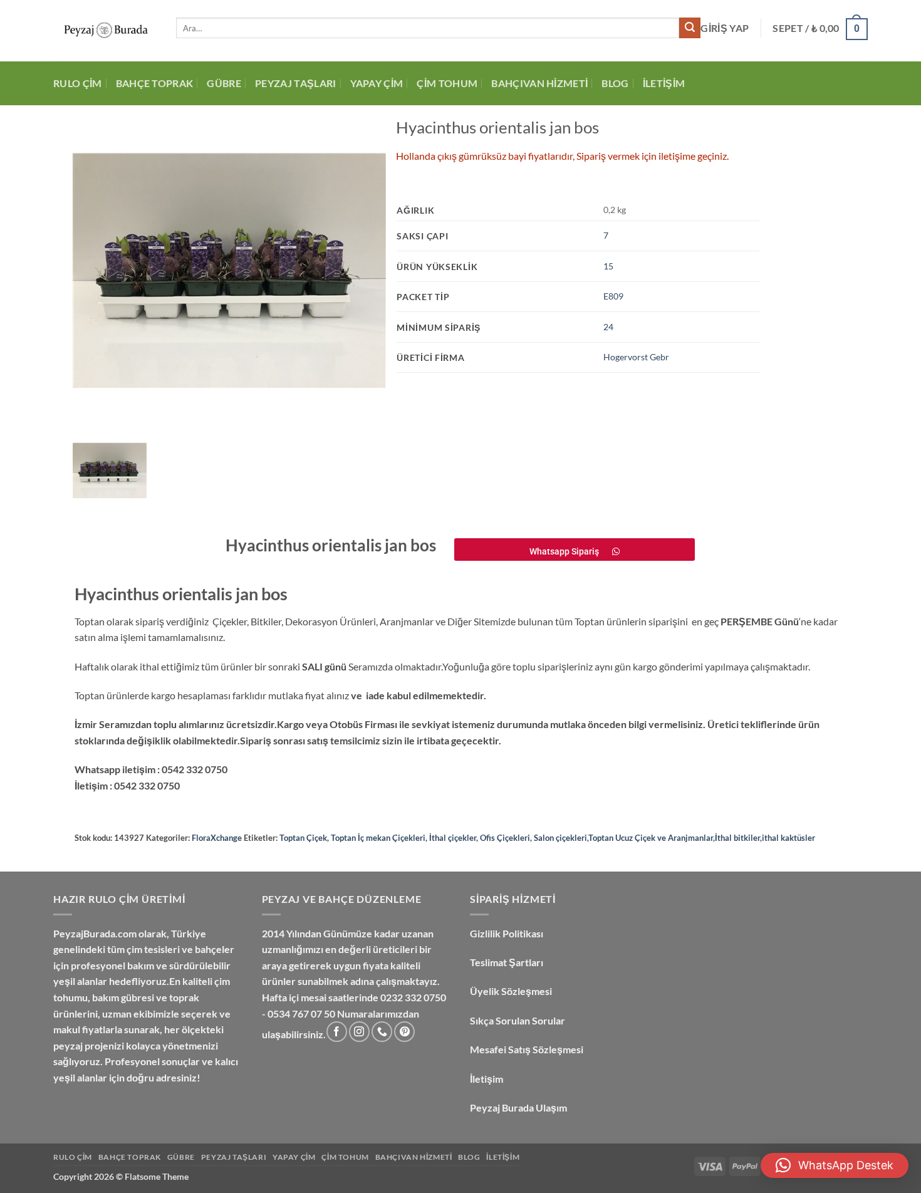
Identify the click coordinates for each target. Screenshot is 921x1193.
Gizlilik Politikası (506, 933)
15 (608, 266)
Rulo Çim (77, 83)
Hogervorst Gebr (636, 357)
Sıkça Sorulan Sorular (518, 1020)
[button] (834, 1165)
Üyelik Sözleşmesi (512, 991)
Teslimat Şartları (506, 962)
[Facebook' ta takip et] (336, 1031)
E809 (613, 296)
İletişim (664, 83)
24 (608, 326)
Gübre (224, 83)
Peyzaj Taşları (295, 83)
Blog (614, 83)
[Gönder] (689, 28)
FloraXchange (217, 838)
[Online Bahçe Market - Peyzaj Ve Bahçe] (105, 31)
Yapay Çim (376, 83)
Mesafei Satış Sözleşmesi (527, 1049)
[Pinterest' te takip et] (404, 1031)
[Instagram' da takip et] (359, 1031)
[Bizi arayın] (382, 1031)
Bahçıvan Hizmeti (539, 83)
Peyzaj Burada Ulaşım (518, 1107)
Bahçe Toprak (155, 83)
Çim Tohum (447, 83)
